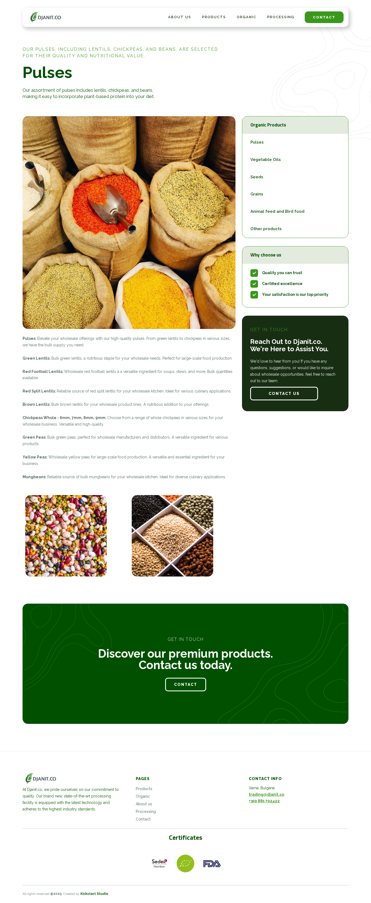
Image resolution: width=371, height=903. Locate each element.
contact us (284, 393)
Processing (280, 17)
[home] (46, 17)
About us (144, 804)
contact (324, 17)
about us (179, 17)
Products (214, 17)
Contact (143, 819)
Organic (246, 17)
